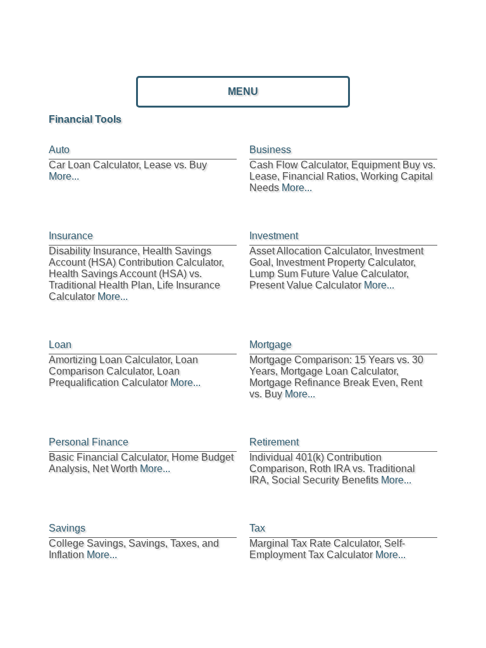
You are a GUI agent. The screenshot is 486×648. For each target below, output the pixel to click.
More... (64, 176)
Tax (257, 528)
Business (270, 149)
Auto (59, 149)
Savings (67, 528)
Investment (273, 235)
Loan (60, 344)
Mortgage (270, 344)
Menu (243, 91)
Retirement (274, 442)
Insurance (71, 235)
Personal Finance (88, 442)
